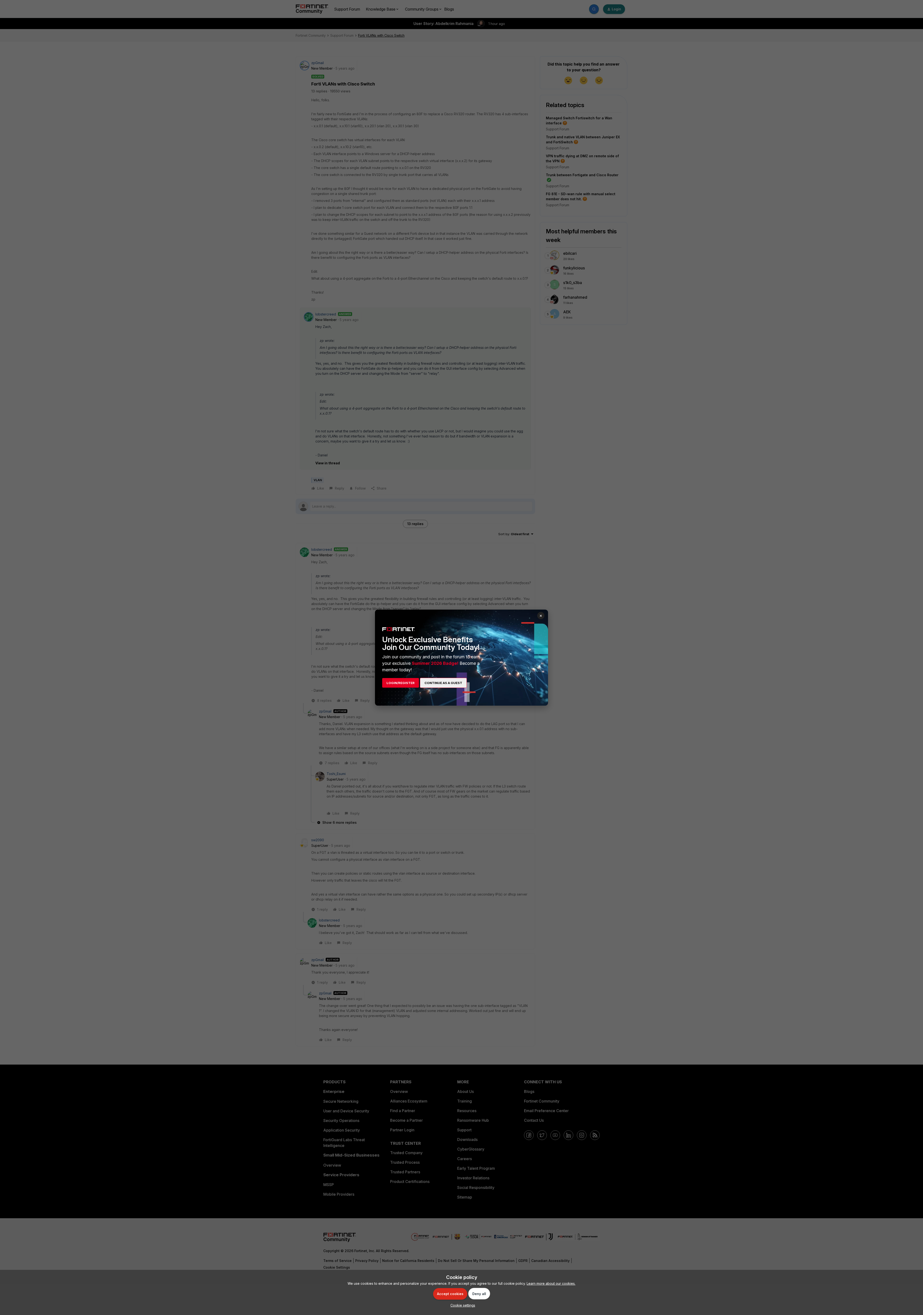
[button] (461, 1305)
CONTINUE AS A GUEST (443, 683)
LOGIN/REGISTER (401, 683)
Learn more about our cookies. (551, 1283)
